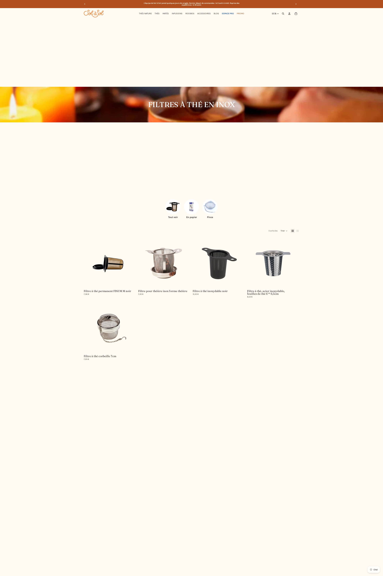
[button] (284, 231)
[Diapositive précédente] (85, 4)
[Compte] (289, 13)
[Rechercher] (283, 13)
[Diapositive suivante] (296, 4)
